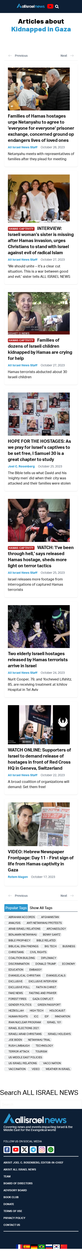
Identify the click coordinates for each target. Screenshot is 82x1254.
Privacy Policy (14, 1218)
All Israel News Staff (22, 147)
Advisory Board (15, 1190)
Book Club (11, 1197)
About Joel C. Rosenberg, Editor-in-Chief (33, 1162)
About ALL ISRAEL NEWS (19, 1169)
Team (6, 1176)
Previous (21, 55)
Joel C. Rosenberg (21, 466)
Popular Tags (16, 908)
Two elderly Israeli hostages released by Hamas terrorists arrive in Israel (38, 659)
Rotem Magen (18, 877)
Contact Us (11, 1225)
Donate (8, 1204)
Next (64, 55)
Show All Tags (41, 908)
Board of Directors (18, 1183)
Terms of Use (12, 1211)
